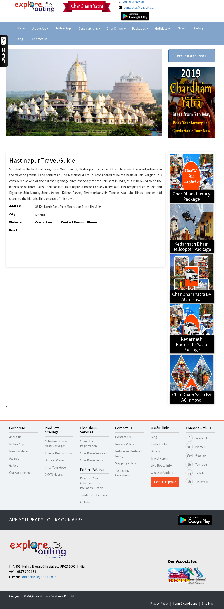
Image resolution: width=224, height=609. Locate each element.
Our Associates (19, 473)
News (182, 28)
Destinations (88, 28)
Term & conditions (185, 603)
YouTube (201, 464)
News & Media (18, 451)
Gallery (198, 28)
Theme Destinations (59, 453)
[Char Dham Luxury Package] (192, 178)
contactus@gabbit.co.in (140, 7)
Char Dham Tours (91, 460)
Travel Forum (159, 458)
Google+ (201, 456)
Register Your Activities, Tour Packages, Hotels (91, 483)
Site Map (208, 603)
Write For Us (159, 444)
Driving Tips (159, 451)
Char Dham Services (93, 453)
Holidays (161, 28)
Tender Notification (93, 495)
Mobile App (63, 28)
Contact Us (39, 39)
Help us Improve (165, 482)
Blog (20, 39)
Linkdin (200, 473)
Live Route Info (161, 465)
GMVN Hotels (54, 474)
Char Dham (115, 28)
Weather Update (162, 473)
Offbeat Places (55, 460)
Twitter (200, 447)
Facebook (201, 438)
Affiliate (85, 502)
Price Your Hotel (55, 467)
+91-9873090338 (133, 2)
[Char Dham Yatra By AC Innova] (192, 278)
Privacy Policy (124, 444)
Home (21, 28)
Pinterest (201, 482)
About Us (39, 28)
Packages (139, 28)
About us (15, 437)
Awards (14, 458)
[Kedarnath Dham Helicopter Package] (192, 228)
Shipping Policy (125, 463)
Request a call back (191, 55)
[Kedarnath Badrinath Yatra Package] (192, 328)
